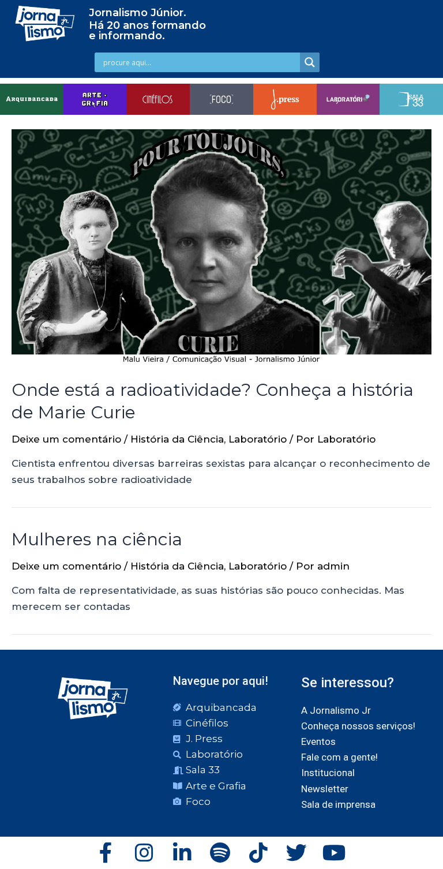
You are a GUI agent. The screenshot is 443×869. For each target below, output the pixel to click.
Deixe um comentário (66, 439)
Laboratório (257, 439)
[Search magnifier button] (310, 62)
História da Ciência (177, 439)
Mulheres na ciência (97, 539)
